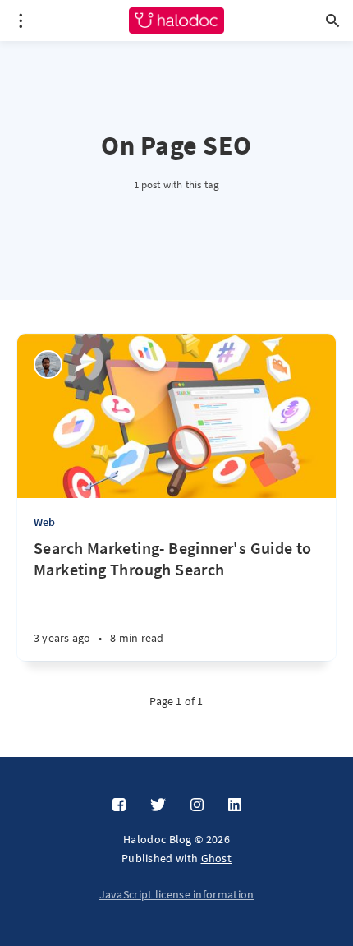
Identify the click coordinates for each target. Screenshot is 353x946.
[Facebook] (119, 805)
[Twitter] (158, 805)
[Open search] (332, 20)
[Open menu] (20, 20)
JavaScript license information (176, 894)
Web (45, 522)
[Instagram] (197, 805)
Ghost (216, 858)
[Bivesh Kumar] (48, 364)
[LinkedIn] (234, 805)
